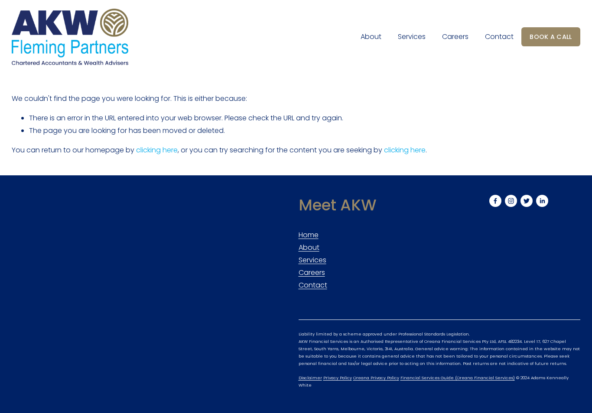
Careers (455, 37)
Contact (499, 37)
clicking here (157, 150)
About (371, 37)
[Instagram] (511, 201)
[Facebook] (495, 201)
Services (412, 37)
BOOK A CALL (551, 36)
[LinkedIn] (542, 201)
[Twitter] (526, 201)
